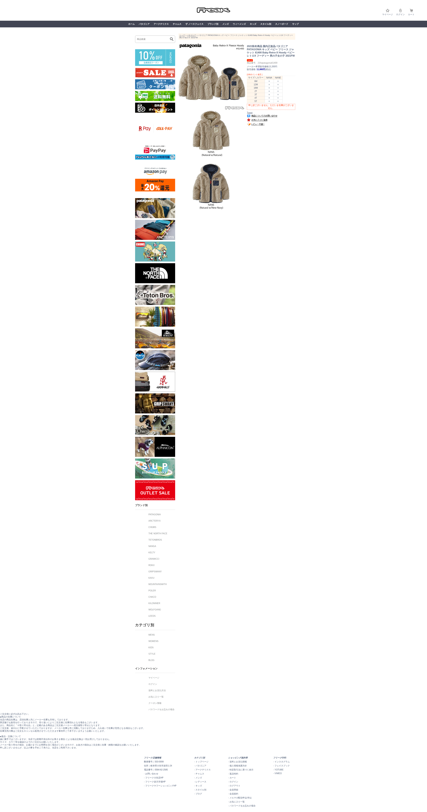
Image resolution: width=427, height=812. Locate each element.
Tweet (250, 112)
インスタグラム (282, 761)
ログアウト (235, 785)
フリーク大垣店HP (154, 777)
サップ (295, 24)
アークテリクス (161, 24)
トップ (182, 35)
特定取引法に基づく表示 (241, 769)
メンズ (225, 24)
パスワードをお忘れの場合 (243, 805)
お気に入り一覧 (237, 801)
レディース (200, 781)
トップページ (201, 761)
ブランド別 (212, 24)
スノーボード (281, 24)
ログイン (400, 14)
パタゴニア (144, 24)
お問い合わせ (151, 773)
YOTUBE (279, 769)
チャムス (177, 24)
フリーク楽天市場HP (155, 781)
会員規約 (234, 793)
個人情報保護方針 (238, 765)
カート (411, 14)
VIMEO (278, 773)
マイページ (387, 14)
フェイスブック (282, 765)
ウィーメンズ (239, 24)
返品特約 (234, 773)
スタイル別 (265, 24)
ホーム (131, 24)
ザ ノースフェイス (194, 24)
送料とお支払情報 (238, 761)
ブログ (198, 793)
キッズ (253, 24)
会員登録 (234, 789)
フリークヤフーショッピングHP (160, 785)
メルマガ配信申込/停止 (241, 797)
